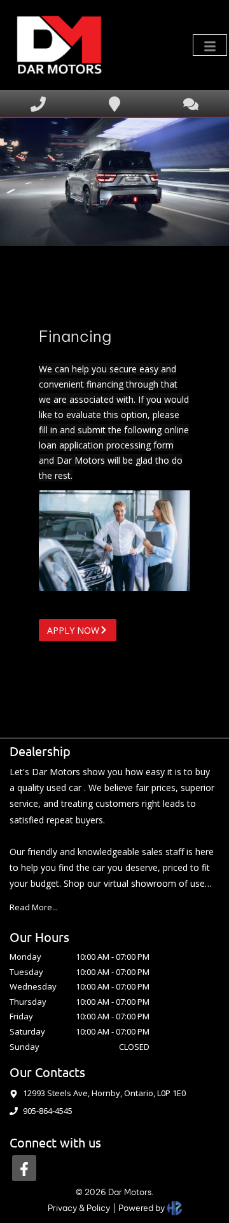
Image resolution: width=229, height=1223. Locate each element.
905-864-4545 (48, 1110)
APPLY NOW (73, 630)
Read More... (34, 907)
